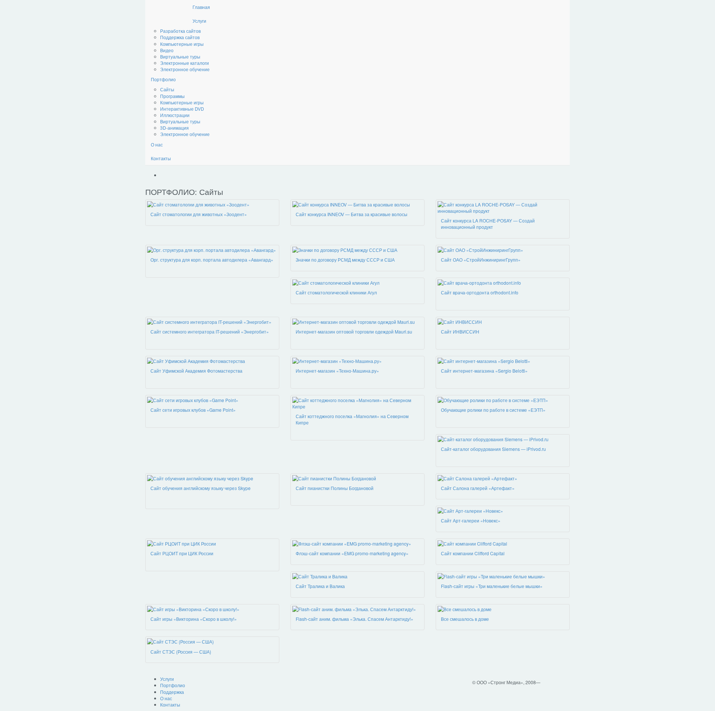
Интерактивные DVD (182, 108)
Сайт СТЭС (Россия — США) (180, 651)
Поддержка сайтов (180, 37)
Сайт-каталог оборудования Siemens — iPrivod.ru (493, 449)
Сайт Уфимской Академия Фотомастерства (196, 370)
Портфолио (163, 79)
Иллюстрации (175, 115)
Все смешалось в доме (465, 619)
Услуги (199, 21)
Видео (167, 50)
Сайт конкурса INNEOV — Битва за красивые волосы (351, 214)
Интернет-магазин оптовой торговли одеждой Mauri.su (354, 331)
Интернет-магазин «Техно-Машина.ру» (337, 370)
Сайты (167, 89)
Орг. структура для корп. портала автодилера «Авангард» (211, 259)
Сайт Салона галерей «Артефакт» (478, 488)
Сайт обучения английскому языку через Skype (200, 488)
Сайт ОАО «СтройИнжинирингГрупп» (481, 259)
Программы (172, 96)
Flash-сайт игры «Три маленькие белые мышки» (492, 586)
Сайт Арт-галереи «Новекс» (470, 520)
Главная (201, 7)
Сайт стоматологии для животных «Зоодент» (198, 214)
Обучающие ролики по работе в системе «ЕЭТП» (493, 410)
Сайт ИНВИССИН (460, 331)
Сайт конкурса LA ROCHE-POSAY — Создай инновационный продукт (488, 223)
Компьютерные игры (182, 44)
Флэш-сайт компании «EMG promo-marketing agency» (352, 553)
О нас (157, 144)
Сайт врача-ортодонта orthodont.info (479, 292)
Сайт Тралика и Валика (320, 586)
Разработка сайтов (180, 31)
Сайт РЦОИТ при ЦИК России (181, 553)
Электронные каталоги (184, 63)
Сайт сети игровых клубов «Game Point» (193, 410)
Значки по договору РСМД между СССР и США (345, 259)
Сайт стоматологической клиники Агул (336, 292)
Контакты (161, 158)
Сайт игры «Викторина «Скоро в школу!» (193, 619)
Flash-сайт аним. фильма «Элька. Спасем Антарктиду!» (354, 619)
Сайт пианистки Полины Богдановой (335, 488)
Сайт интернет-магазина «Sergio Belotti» (484, 370)
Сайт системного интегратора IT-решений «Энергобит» (209, 331)
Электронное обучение (185, 69)
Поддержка (172, 692)
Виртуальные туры (180, 56)
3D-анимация (174, 127)
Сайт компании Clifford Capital (473, 553)
